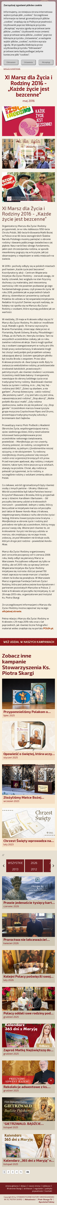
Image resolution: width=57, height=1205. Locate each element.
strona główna (12, 1186)
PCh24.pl (48, 628)
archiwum (28, 1188)
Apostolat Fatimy (46, 1202)
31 (27, 1172)
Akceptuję (46, 62)
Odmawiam (11, 62)
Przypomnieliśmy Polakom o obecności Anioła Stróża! (25, 714)
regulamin (38, 1188)
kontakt (48, 1191)
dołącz (24, 1186)
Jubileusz (46, 1186)
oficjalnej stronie (11, 611)
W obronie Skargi (14, 1188)
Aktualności (30, 1199)
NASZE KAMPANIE (11, 68)
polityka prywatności (42, 1189)
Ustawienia (28, 62)
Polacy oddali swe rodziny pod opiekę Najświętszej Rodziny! (27, 1015)
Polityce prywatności (40, 21)
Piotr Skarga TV (45, 1199)
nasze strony (34, 1186)
